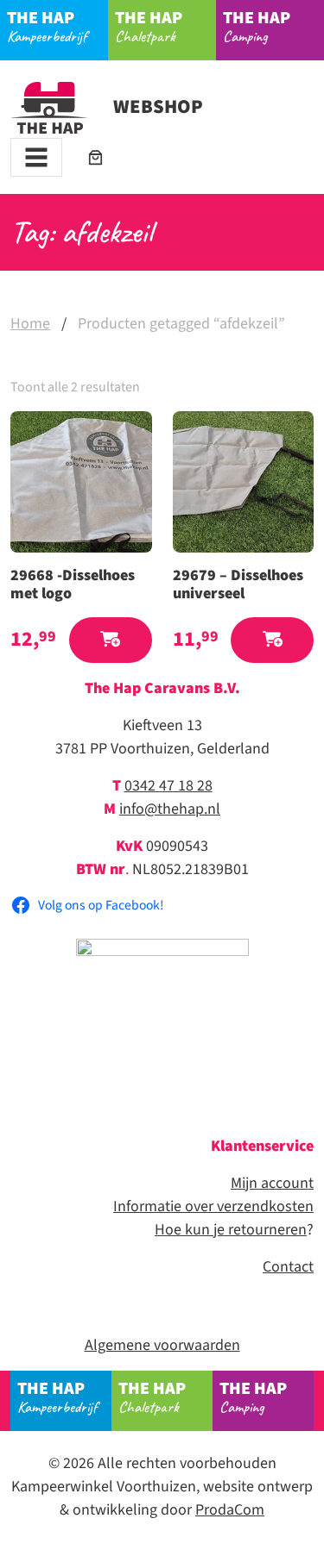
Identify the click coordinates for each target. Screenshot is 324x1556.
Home (30, 323)
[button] (110, 640)
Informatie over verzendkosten (213, 1206)
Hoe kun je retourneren (231, 1229)
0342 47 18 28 (168, 786)
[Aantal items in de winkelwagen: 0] (95, 157)
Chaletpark (148, 26)
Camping (256, 26)
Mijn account (272, 1183)
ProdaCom (229, 1510)
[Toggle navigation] (36, 157)
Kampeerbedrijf (46, 26)
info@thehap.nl (169, 809)
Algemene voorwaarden (162, 1345)
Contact (288, 1267)
